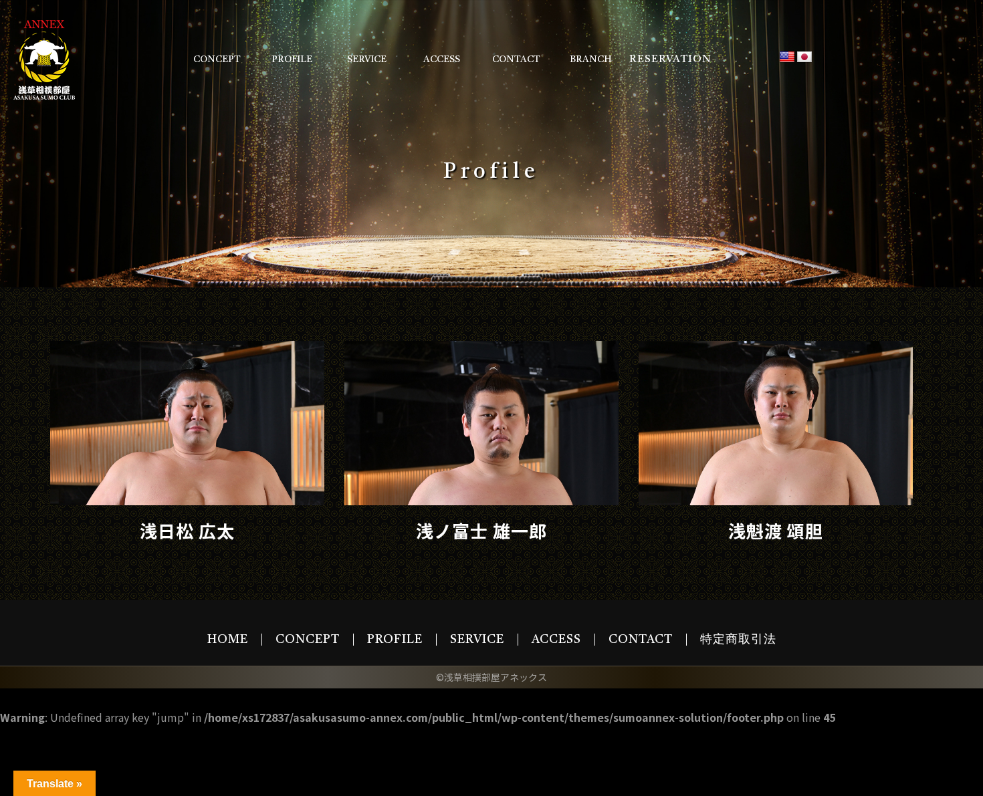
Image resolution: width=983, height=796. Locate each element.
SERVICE (367, 59)
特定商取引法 (738, 640)
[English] (787, 57)
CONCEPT (217, 59)
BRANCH (591, 59)
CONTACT (516, 59)
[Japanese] (804, 57)
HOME (227, 640)
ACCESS (441, 59)
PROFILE (291, 59)
